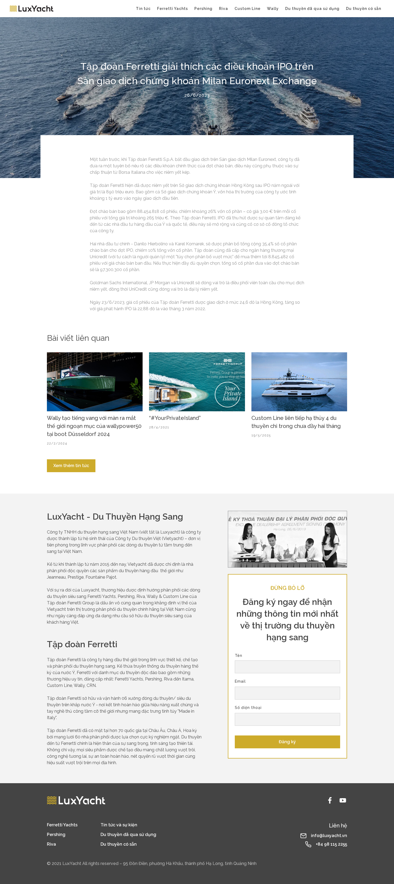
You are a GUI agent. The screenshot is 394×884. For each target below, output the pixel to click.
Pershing (203, 8)
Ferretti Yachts (172, 8)
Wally (273, 8)
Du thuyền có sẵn (363, 8)
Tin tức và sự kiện (119, 824)
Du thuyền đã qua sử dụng (312, 8)
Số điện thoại (248, 707)
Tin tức (143, 8)
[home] (32, 8)
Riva (223, 8)
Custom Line (248, 8)
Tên (238, 655)
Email (240, 681)
